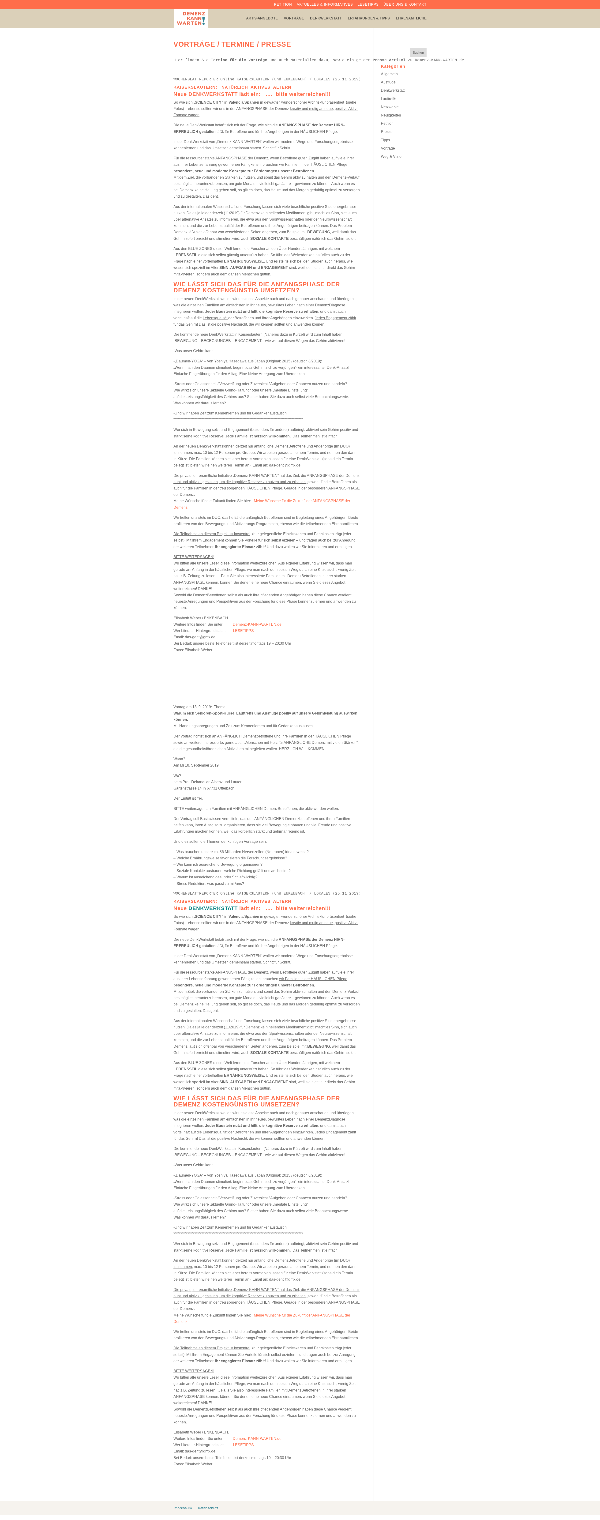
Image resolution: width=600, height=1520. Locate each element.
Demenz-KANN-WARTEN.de (257, 624)
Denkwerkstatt (326, 18)
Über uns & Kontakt (405, 4)
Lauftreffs (388, 99)
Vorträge (294, 18)
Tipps (385, 140)
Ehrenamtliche (411, 18)
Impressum (182, 1508)
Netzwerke (390, 107)
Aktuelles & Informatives (325, 4)
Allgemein (389, 74)
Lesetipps (368, 4)
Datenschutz (208, 1508)
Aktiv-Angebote (262, 18)
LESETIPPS (243, 631)
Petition (283, 4)
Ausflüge (388, 82)
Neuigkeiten (391, 115)
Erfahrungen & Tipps (369, 18)
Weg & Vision (392, 156)
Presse (387, 132)
